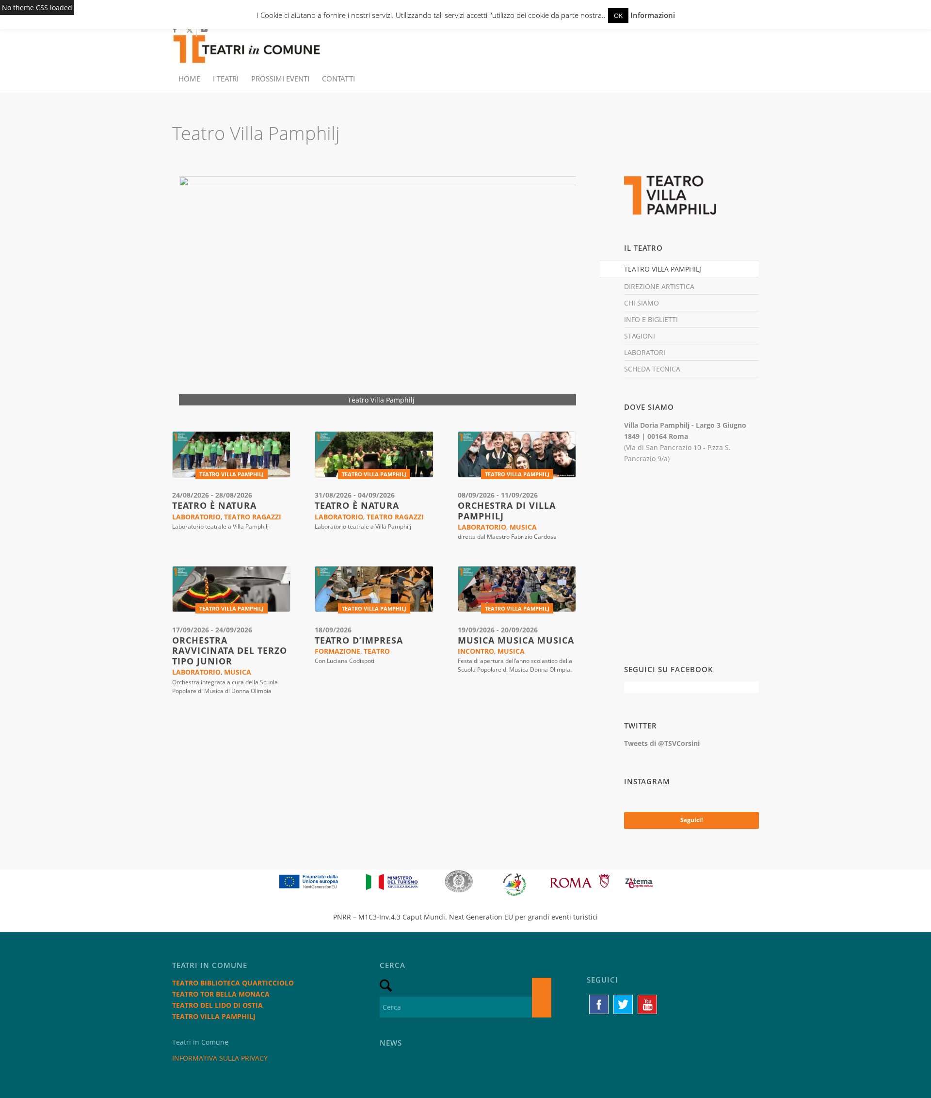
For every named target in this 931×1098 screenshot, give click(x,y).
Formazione (337, 651)
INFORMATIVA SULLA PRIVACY (220, 1058)
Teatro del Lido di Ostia (217, 1005)
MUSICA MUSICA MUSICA (516, 640)
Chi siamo (641, 302)
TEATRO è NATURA (214, 505)
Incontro (476, 651)
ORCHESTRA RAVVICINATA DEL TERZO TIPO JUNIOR (229, 650)
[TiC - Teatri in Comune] (246, 44)
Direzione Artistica (659, 286)
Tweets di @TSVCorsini (662, 743)
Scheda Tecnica (652, 368)
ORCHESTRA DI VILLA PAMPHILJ (507, 511)
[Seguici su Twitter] (623, 1004)
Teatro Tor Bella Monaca (221, 994)
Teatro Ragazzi (252, 516)
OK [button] (618, 15)
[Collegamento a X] (189, 29)
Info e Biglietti (651, 319)
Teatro (377, 651)
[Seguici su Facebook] (599, 1004)
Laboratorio (196, 516)
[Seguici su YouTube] (647, 1004)
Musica (523, 527)
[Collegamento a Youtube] (204, 29)
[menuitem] (189, 78)
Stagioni (639, 335)
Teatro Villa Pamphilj (231, 474)
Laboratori (644, 352)
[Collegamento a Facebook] (175, 29)
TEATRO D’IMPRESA (359, 640)
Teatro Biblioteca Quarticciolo (233, 982)
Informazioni (652, 15)
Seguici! (691, 820)
